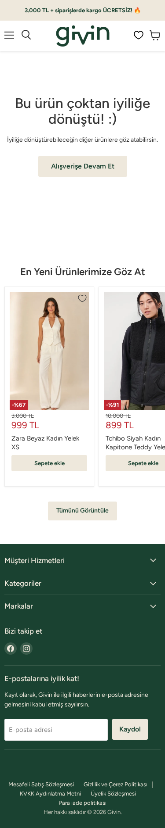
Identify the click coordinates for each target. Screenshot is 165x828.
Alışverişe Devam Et (82, 166)
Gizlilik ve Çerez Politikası (115, 784)
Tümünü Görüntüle (82, 510)
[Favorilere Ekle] (82, 298)
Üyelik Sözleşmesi (113, 793)
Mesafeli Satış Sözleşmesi (41, 784)
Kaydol (130, 729)
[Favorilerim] (138, 35)
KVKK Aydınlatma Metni (50, 793)
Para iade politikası (82, 802)
